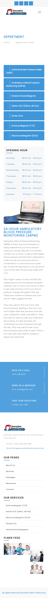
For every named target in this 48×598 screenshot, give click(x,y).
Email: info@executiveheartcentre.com (25, 448)
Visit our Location (24, 400)
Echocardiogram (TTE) (23, 125)
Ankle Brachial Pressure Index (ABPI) (24, 71)
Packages (10, 477)
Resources (11, 483)
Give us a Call (21, 370)
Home (6, 42)
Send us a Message (24, 385)
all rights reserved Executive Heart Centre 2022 (24, 593)
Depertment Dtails (25, 42)
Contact (10, 489)
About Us (10, 465)
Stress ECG (17, 115)
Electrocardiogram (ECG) (24, 135)
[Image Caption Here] (10, 549)
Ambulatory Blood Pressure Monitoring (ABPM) (23, 84)
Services (10, 471)
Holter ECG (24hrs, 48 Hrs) (25, 105)
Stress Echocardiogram (23, 95)
